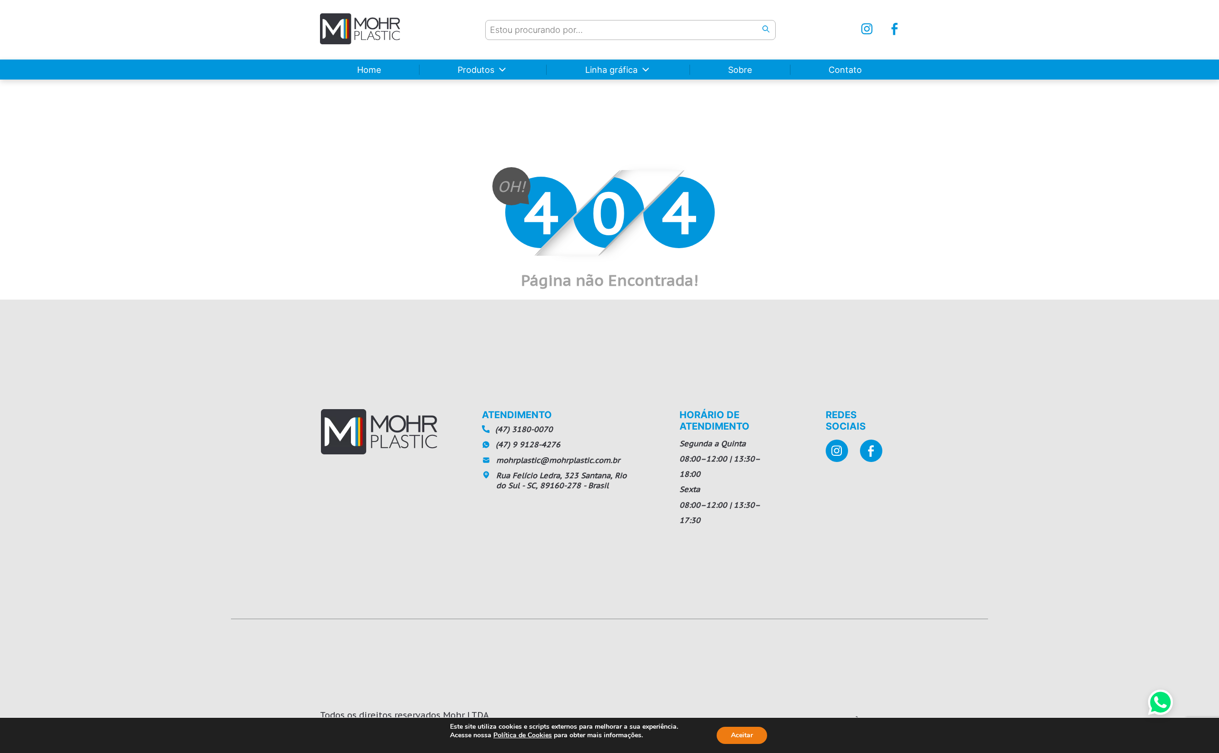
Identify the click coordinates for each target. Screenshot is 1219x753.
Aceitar (742, 735)
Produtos (476, 70)
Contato (845, 70)
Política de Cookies (522, 735)
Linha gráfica (611, 70)
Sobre (740, 70)
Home (369, 70)
